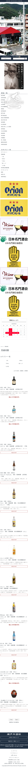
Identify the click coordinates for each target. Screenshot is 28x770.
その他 (3, 165)
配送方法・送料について (14, 741)
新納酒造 (3, 133)
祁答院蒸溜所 (4, 144)
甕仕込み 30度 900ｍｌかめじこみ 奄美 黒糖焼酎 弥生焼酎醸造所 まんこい (13, 616)
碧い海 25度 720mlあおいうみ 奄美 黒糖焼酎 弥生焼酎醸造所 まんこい (13, 645)
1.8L (3, 156)
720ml (3, 161)
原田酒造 (3, 128)
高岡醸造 (3, 137)
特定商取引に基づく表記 (14, 759)
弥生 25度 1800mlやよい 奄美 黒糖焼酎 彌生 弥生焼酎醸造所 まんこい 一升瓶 (13, 503)
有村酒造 (3, 135)
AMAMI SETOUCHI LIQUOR (14, 1)
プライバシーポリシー (14, 757)
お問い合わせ (14, 755)
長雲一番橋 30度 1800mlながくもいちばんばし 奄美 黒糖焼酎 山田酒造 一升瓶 (14, 474)
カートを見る (16, 56)
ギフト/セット (4, 152)
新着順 (26, 370)
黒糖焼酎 (3, 154)
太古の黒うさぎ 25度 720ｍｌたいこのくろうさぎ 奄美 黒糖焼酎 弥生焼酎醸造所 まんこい (13, 673)
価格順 (21, 370)
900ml (3, 158)
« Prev (11, 719)
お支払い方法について (14, 737)
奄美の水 (3, 174)
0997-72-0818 (20, 746)
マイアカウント (6, 56)
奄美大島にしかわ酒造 (6, 126)
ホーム (2, 346)
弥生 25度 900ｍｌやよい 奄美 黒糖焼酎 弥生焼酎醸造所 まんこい (13, 531)
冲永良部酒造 (4, 131)
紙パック (4, 163)
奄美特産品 (3, 176)
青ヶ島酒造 (3, 140)
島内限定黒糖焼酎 (5, 167)
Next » (16, 719)
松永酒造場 (3, 124)
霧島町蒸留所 (4, 142)
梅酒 (2, 172)
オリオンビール (4, 169)
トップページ (14, 750)
